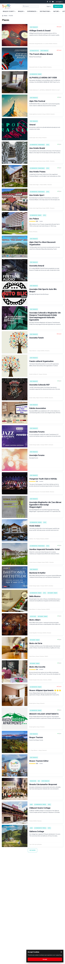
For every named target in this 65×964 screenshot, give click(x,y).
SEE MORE (32, 850)
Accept (45, 959)
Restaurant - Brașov (52, 592)
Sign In (48, 6)
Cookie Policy (58, 955)
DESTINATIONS (45, 11)
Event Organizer (34, 27)
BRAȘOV (21, 11)
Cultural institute (34, 50)
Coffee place (33, 616)
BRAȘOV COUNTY (9, 11)
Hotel (47, 144)
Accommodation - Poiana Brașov (37, 144)
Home (5, 15)
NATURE (56, 11)
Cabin (31, 804)
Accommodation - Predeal (36, 522)
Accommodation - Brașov (35, 74)
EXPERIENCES (32, 11)
